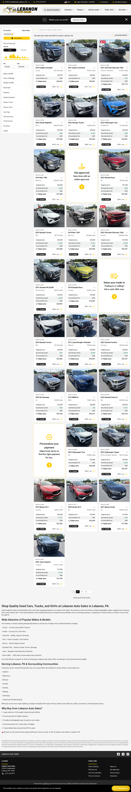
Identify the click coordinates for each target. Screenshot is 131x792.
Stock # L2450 (105, 394)
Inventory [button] (68, 10)
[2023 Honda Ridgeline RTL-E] (49, 105)
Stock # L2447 (40, 175)
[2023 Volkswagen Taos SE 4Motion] (114, 105)
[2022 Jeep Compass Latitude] (49, 545)
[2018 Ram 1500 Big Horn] (49, 160)
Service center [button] (93, 10)
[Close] (126, 19)
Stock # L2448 (105, 65)
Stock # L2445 (72, 230)
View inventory (93, 766)
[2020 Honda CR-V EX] (81, 490)
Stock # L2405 (105, 449)
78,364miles (91, 345)
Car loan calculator (94, 773)
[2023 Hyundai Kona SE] (114, 160)
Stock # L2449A (72, 449)
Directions (113, 776)
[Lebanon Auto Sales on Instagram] (127, 754)
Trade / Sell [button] (109, 10)
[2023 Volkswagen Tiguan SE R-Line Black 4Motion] (114, 435)
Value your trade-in (79, 20)
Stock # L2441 (40, 559)
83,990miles (123, 400)
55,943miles (123, 345)
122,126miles (58, 70)
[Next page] (90, 591)
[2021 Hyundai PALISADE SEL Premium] (49, 270)
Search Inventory (53, 10)
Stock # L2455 (105, 504)
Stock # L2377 (72, 340)
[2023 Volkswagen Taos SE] (81, 435)
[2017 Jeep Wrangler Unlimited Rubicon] (81, 325)
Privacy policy (115, 773)
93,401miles (91, 510)
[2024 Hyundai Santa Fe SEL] (114, 380)
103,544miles (123, 235)
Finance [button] (80, 10)
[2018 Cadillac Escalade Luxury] (49, 50)
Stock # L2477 (72, 504)
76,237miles (91, 70)
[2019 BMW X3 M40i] (81, 380)
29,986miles (91, 455)
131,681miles (123, 70)
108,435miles (58, 125)
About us (113, 766)
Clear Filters (26, 30)
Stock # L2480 (40, 65)
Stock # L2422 (72, 120)
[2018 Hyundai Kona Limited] (81, 270)
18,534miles (91, 125)
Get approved (114, 770)
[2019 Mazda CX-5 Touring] (49, 490)
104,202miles (58, 180)
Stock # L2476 (40, 120)
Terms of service (94, 776)
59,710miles (58, 235)
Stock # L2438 (72, 394)
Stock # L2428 (40, 340)
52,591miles (58, 510)
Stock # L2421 (40, 285)
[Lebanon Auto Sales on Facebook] (117, 754)
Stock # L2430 (105, 230)
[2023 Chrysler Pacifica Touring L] (114, 325)
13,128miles (123, 125)
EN (69, 2)
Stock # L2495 (72, 285)
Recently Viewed (120, 2)
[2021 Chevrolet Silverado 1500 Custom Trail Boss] (114, 50)
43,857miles (91, 290)
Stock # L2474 (105, 120)
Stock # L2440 (40, 394)
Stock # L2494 (72, 65)
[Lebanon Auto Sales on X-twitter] (122, 754)
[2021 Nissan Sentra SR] (114, 490)
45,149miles (58, 345)
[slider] (3, 59)
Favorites (104, 2)
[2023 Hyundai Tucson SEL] (81, 105)
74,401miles (91, 400)
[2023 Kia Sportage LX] (49, 380)
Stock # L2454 (40, 504)
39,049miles (58, 400)
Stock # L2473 (40, 230)
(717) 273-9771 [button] (41, 2)
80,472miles (58, 290)
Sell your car (92, 770)
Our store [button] (122, 10)
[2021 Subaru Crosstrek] (81, 50)
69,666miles (123, 510)
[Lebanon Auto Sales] (20, 10)
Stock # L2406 (105, 340)
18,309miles (123, 180)
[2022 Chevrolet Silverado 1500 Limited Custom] (114, 215)
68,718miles (123, 455)
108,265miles (90, 235)
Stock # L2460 (105, 175)
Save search (18, 38)
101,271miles (58, 565)
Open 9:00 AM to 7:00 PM (85, 2)
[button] (17, 2)
